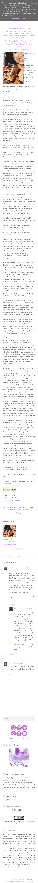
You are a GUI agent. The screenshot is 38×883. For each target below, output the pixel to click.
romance (8, 35)
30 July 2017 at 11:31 (21, 663)
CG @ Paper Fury (14, 568)
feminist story (20, 31)
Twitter (18, 510)
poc (31, 31)
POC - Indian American (14, 33)
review (29, 33)
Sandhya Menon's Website (11, 500)
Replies (13, 604)
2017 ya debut (12, 29)
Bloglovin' (12, 510)
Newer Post (7, 556)
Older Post (31, 556)
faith (22, 29)
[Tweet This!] (18, 513)
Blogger (29, 882)
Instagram (25, 510)
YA (27, 38)
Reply (10, 600)
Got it (25, 18)
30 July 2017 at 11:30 (26, 608)
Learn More (15, 18)
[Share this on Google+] (21, 513)
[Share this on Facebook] (16, 513)
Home (19, 556)
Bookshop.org (7, 780)
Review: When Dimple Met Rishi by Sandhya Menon (19, 42)
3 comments (24, 49)
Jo (15, 608)
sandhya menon (21, 35)
